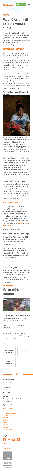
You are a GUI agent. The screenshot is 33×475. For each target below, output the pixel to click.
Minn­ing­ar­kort (6, 422)
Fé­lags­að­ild (6, 427)
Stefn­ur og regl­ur (7, 448)
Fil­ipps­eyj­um (7, 225)
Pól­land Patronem (7, 429)
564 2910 (8, 387)
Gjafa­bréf (5, 420)
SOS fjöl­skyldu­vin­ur (8, 410)
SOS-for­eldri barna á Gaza (10, 413)
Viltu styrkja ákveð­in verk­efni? (11, 446)
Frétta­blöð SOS (7, 443)
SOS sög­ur (7, 14)
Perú (25, 223)
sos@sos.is (11, 390)
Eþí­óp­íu (20, 223)
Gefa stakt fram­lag (8, 418)
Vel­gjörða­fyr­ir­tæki (7, 432)
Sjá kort (5, 385)
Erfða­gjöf (5, 425)
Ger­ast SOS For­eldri (8, 408)
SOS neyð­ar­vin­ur (7, 415)
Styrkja (22, 5)
